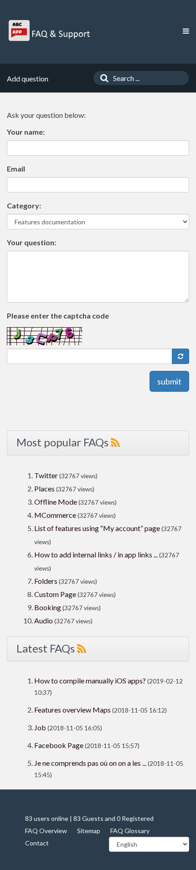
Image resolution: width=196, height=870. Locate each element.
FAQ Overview (46, 831)
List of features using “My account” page (97, 528)
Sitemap (88, 831)
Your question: (31, 242)
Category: (24, 205)
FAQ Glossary (130, 831)
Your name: (26, 131)
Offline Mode (56, 501)
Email (16, 168)
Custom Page (55, 594)
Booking (48, 607)
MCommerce (55, 515)
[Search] (102, 78)
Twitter (46, 475)
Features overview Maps (72, 709)
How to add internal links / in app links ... (96, 554)
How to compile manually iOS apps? (90, 680)
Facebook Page (58, 745)
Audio (43, 620)
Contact (37, 843)
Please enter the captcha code (58, 315)
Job (40, 727)
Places (44, 488)
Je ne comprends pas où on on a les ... (90, 763)
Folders (45, 581)
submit (169, 381)
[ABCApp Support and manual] (50, 30)
